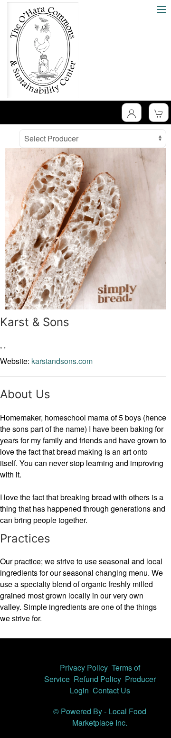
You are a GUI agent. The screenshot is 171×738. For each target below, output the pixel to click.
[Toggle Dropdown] (132, 112)
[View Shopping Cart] (159, 112)
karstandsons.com (62, 360)
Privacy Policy (84, 667)
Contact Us (111, 690)
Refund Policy (97, 678)
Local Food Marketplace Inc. (109, 717)
